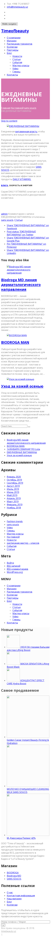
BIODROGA (13, 872)
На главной (17, 107)
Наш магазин (14, 898)
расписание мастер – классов (23, 543)
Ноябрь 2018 (14, 507)
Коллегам (12, 46)
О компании (13, 37)
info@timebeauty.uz (17, 6)
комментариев (17, 569)
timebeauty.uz (8, 931)
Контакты (12, 74)
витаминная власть (26, 131)
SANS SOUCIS (14, 878)
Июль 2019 (13, 489)
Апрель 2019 (14, 498)
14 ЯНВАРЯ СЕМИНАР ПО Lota (23, 449)
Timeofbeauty (15, 30)
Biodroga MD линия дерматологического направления (21, 284)
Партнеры (12, 50)
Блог (9, 53)
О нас (10, 892)
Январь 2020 (14, 476)
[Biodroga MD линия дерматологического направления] (25, 272)
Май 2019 (12, 495)
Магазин (11, 40)
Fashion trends (15, 521)
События (17, 62)
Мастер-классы (20, 65)
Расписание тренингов (19, 43)
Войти (10, 562)
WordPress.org (15, 572)
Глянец (16, 71)
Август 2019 (13, 486)
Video (15, 68)
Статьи (16, 59)
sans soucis (30, 107)
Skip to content (9, 120)
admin (4, 213)
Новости (17, 56)
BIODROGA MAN (15, 342)
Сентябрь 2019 (15, 482)
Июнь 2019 (13, 492)
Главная (5, 107)
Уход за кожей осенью (22, 386)
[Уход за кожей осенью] (20, 379)
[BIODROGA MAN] (17, 335)
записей (13, 565)
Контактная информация (21, 895)
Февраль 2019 (14, 504)
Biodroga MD (14, 875)
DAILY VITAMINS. (22, 179)
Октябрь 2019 (14, 479)
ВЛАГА (4, 185)
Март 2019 (13, 501)
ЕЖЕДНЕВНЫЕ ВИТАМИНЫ (22, 452)
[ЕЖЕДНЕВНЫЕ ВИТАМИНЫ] (23, 126)
